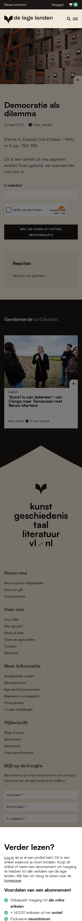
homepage (12, 880)
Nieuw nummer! (15, 5)
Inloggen (58, 5)
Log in (9, 857)
